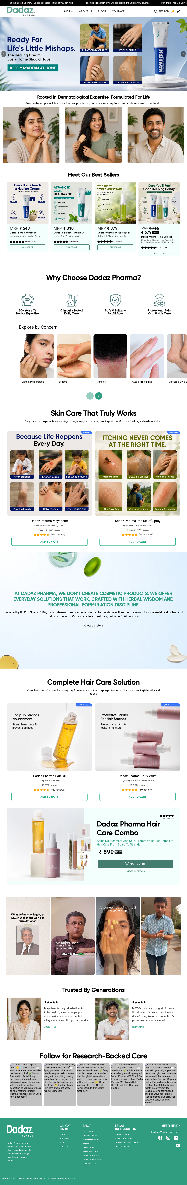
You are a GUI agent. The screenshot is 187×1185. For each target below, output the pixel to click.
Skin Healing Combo (92, 1160)
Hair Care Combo (91, 1151)
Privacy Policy (122, 1135)
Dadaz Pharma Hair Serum (138, 776)
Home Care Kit (89, 1164)
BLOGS (63, 1143)
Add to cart (49, 541)
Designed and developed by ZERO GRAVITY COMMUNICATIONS (48, 1178)
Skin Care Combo (91, 1156)
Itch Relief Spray (91, 1139)
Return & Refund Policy (126, 1143)
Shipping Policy (122, 1147)
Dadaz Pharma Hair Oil (49, 776)
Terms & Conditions (124, 1139)
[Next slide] (98, 396)
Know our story (93, 625)
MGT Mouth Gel (90, 1135)
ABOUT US (64, 1139)
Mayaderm (88, 1131)
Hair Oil (86, 1143)
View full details (136, 871)
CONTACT (64, 1147)
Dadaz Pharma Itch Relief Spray (137, 521)
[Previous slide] (90, 396)
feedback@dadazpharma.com (165, 1132)
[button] (162, 11)
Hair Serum (88, 1148)
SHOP (67, 11)
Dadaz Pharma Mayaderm (49, 521)
